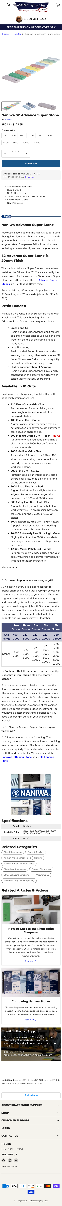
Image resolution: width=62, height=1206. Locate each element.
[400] (14, 138)
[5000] (6, 146)
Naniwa (8, 119)
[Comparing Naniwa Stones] (31, 982)
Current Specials (35, 852)
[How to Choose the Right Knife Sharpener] (31, 909)
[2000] (41, 138)
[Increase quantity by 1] (26, 154)
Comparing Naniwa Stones (31, 1001)
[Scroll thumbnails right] (58, 106)
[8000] (16, 146)
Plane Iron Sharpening (15, 869)
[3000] (51, 138)
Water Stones (42, 874)
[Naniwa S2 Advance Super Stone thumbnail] (11, 106)
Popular (17, 34)
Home (5, 34)
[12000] (37, 146)
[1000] (31, 138)
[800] (22, 138)
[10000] (26, 146)
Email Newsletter (9, 1166)
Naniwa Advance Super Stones (19, 863)
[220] (5, 138)
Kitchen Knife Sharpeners (16, 857)
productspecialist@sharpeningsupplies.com (28, 1055)
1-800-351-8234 (14, 1052)
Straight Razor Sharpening (16, 874)
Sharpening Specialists (16, 1040)
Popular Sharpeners (41, 869)
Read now (30, 961)
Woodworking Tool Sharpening (19, 880)
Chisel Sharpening (13, 852)
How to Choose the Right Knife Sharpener (31, 930)
